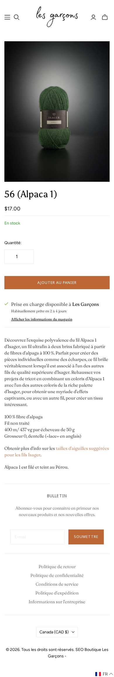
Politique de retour (57, 566)
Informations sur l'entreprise (57, 601)
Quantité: (13, 242)
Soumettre (86, 536)
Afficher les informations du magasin (41, 319)
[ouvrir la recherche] (17, 17)
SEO (79, 649)
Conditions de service (57, 584)
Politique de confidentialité (57, 575)
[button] (104, 674)
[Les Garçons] (57, 16)
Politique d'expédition (57, 593)
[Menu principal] (7, 17)
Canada (54, 632)
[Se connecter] (93, 17)
